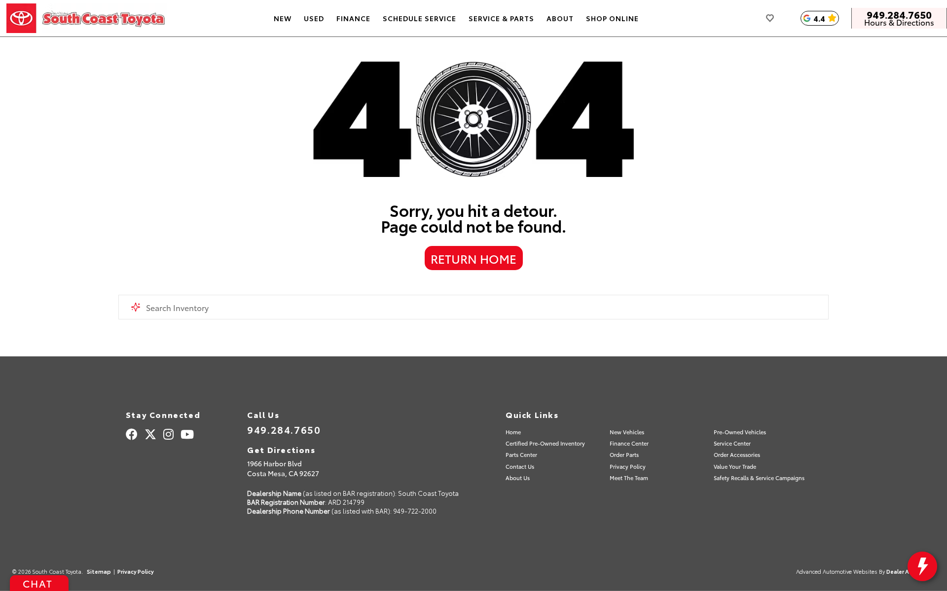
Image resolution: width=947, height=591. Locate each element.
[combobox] (473, 307)
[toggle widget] (922, 566)
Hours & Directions (899, 22)
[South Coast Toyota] (86, 18)
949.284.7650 (899, 14)
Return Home (473, 258)
